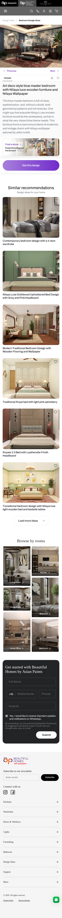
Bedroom (44, 614)
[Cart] (56, 11)
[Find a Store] (50, 11)
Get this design (31, 165)
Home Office (15, 648)
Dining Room (15, 607)
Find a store (11, 144)
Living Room (15, 582)
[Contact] (38, 11)
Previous (11, 71)
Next (52, 71)
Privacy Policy (8, 900)
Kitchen (43, 572)
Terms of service (24, 900)
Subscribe (49, 777)
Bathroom (43, 648)
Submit (46, 734)
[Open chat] (56, 900)
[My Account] (44, 11)
